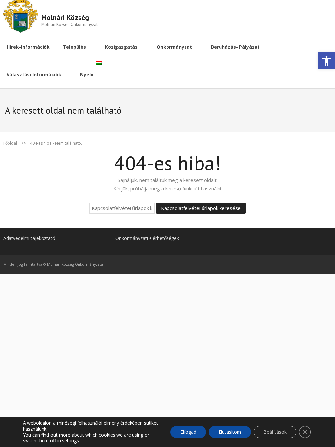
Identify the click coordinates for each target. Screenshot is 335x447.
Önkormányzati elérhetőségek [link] (147, 238)
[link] (326, 60)
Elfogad (188, 432)
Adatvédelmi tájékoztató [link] (29, 238)
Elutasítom (230, 432)
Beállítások (275, 432)
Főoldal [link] (10, 143)
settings (70, 441)
